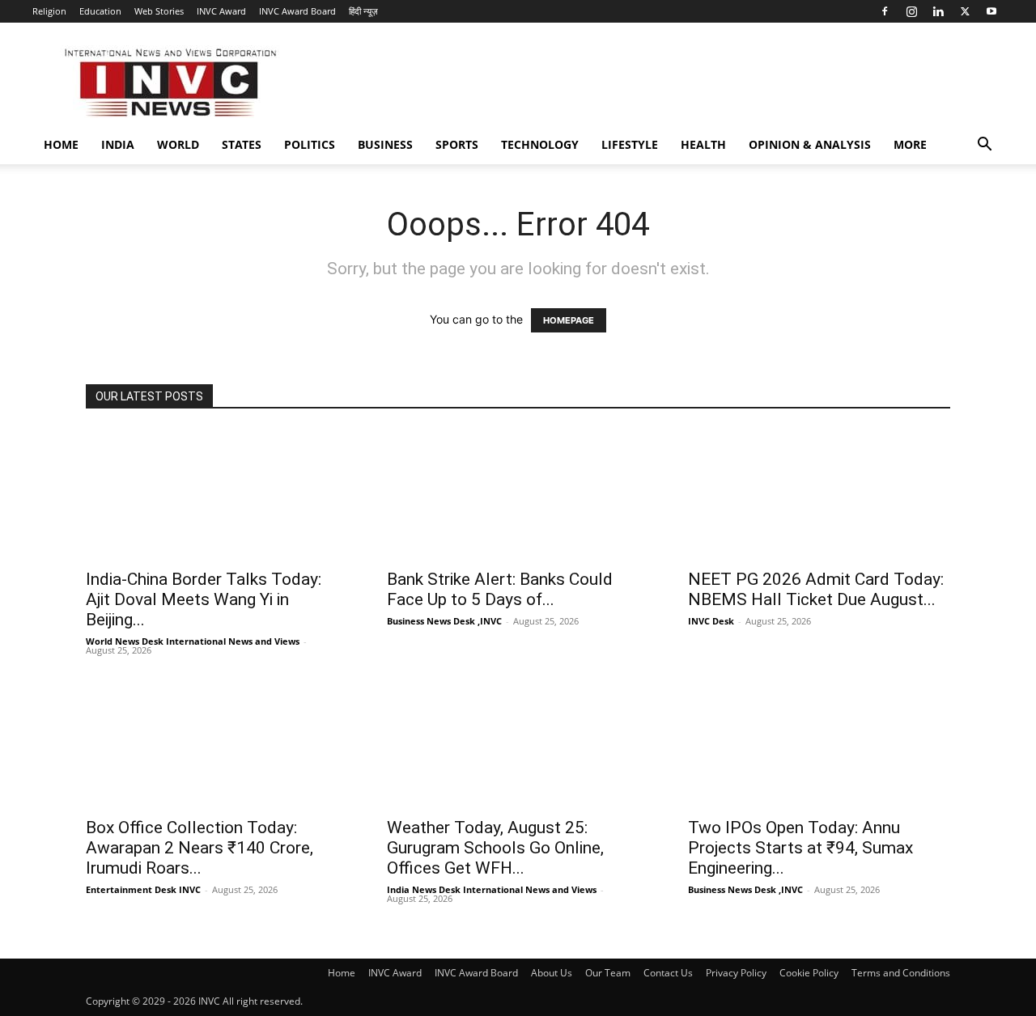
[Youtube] (991, 11)
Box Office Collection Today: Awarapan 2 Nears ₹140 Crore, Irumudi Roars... (199, 848)
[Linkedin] (938, 11)
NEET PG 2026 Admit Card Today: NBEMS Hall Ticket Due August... (816, 589)
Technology (540, 144)
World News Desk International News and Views (192, 641)
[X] (965, 11)
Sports (456, 144)
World (178, 144)
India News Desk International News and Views (492, 889)
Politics (309, 144)
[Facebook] (885, 11)
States (241, 144)
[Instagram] (911, 11)
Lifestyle (629, 144)
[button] (984, 146)
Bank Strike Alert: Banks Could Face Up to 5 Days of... (500, 589)
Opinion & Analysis (810, 144)
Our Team (608, 973)
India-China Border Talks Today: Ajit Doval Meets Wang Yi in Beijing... (203, 599)
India (117, 144)
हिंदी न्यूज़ (363, 11)
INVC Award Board (297, 11)
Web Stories (159, 11)
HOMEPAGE (568, 320)
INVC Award (221, 11)
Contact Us (668, 973)
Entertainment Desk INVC (143, 889)
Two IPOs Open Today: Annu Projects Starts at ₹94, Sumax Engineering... (800, 848)
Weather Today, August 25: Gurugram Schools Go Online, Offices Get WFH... (495, 848)
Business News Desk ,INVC (444, 621)
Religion (49, 11)
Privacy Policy (736, 973)
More (910, 144)
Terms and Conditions (900, 973)
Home (61, 144)
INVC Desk (711, 621)
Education (100, 11)
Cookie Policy (809, 973)
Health (703, 144)
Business (385, 144)
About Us (551, 973)
